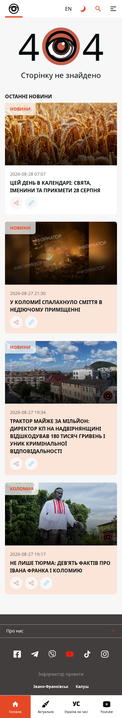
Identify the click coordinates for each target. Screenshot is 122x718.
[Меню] (113, 9)
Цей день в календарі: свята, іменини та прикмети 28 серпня (55, 186)
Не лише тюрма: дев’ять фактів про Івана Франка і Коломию (60, 567)
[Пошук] (98, 9)
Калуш (82, 686)
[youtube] (70, 654)
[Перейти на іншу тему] (83, 9)
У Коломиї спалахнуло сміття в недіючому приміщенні (56, 306)
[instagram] (105, 654)
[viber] (52, 654)
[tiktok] (87, 654)
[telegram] (34, 654)
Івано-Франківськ (50, 686)
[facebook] (17, 654)
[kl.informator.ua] (14, 9)
